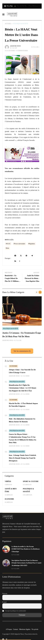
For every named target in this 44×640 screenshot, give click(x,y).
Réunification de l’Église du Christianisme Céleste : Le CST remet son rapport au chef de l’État (22, 388)
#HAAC (8, 244)
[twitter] (6, 639)
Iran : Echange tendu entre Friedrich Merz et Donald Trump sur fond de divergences (22, 458)
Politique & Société (20, 23)
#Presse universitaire (19, 244)
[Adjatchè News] (12, 14)
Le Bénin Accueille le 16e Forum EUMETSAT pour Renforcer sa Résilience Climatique (26, 549)
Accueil (8, 23)
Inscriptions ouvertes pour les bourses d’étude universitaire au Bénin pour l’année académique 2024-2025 (26, 563)
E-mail (4, 602)
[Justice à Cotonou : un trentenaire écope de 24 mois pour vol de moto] (22, 311)
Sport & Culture (30, 481)
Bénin (7, 248)
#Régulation (31, 244)
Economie (13, 366)
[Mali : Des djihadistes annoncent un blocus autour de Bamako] (15, 6)
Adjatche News (15, 46)
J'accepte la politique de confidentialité (15, 611)
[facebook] (3, 639)
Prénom (4, 593)
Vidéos (8, 481)
